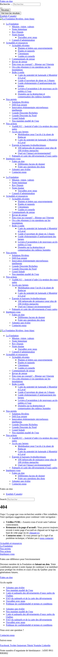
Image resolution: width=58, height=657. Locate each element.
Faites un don (18, 161)
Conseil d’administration (23, 40)
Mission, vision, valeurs (23, 26)
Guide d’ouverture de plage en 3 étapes (36, 80)
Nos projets (11, 99)
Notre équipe (18, 34)
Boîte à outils (18, 72)
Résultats (5, 10)
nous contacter (46, 538)
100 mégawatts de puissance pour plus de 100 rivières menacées (37, 149)
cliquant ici (34, 533)
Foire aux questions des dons (31, 166)
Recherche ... (6, 4)
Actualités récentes (20, 45)
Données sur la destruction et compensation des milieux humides (34, 95)
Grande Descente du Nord (24, 115)
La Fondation (12, 24)
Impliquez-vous (13, 158)
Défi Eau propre (19, 104)
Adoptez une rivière (21, 169)
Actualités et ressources (17, 42)
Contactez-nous (19, 172)
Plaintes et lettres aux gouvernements (35, 48)
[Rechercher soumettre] (1, 7)
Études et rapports (26, 51)
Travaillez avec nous (27, 37)
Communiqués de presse (23, 59)
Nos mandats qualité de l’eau (25, 121)
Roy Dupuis (17, 32)
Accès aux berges (20, 131)
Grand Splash (18, 118)
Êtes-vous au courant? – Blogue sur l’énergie (33, 64)
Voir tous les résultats (10, 13)
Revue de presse (19, 61)
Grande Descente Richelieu (25, 113)
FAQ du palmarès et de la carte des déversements (29, 598)
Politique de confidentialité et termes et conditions (29, 603)
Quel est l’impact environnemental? (34, 153)
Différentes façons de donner (31, 164)
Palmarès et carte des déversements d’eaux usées (34, 156)
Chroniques (23, 53)
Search (3, 499)
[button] (29, 489)
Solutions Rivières (20, 102)
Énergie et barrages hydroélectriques (29, 145)
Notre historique (19, 29)
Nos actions (11, 123)
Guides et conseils (26, 56)
